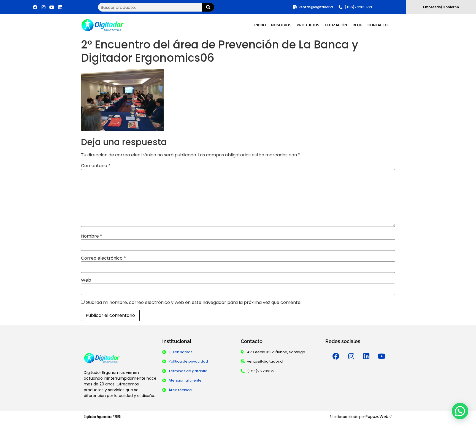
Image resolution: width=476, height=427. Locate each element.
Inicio (260, 25)
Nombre (91, 236)
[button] (460, 411)
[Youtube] (51, 7)
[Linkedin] (60, 7)
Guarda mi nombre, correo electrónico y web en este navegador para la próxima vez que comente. (193, 302)
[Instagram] (43, 7)
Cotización (336, 25)
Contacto (377, 25)
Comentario (95, 166)
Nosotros (281, 25)
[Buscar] (208, 7)
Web (86, 280)
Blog (358, 25)
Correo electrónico (103, 258)
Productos (308, 25)
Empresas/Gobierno (441, 7)
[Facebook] (35, 7)
